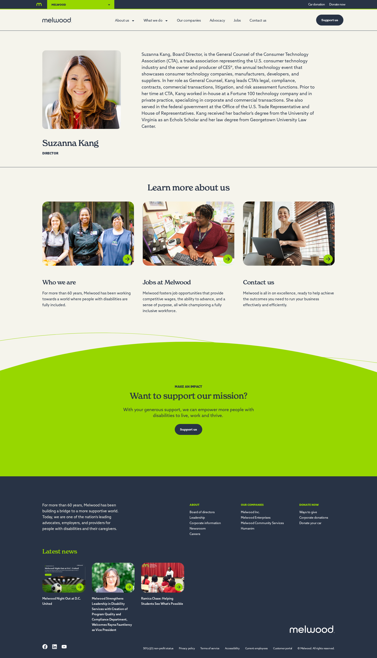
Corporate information (205, 523)
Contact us (258, 20)
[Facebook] (45, 646)
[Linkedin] (54, 646)
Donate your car (310, 523)
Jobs (237, 20)
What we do (153, 20)
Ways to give (308, 512)
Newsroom (198, 528)
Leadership (197, 518)
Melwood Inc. (250, 512)
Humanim (247, 528)
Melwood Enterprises (256, 518)
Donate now (309, 505)
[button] (316, 648)
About (194, 505)
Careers (195, 534)
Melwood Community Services (262, 523)
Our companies (189, 20)
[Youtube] (64, 646)
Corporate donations (313, 518)
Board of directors (202, 512)
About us (122, 20)
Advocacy (217, 20)
